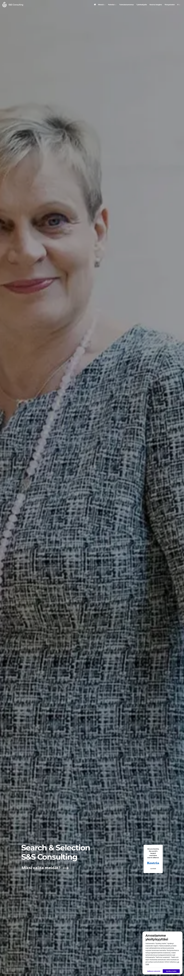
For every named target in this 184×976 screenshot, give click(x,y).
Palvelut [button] (111, 5)
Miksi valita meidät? (41, 867)
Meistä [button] (101, 5)
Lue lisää (153, 868)
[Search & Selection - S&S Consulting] (47, 5)
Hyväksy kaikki (171, 971)
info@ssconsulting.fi (9, 973)
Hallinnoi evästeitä (153, 971)
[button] (179, 4)
